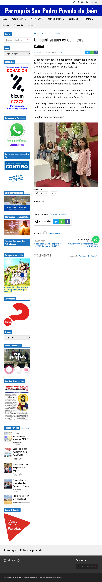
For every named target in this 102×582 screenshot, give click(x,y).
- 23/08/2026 (16, 459)
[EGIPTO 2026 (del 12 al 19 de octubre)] (8, 499)
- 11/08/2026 (26, 502)
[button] (96, 239)
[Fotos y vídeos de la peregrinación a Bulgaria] (8, 468)
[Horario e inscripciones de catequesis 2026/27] (8, 437)
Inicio (4, 19)
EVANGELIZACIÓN (18, 19)
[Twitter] (87, 52)
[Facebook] (78, 2)
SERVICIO (88, 19)
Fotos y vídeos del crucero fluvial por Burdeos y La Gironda (21, 483)
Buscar (95, 2)
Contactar (31, 25)
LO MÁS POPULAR (12, 428)
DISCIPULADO (36, 19)
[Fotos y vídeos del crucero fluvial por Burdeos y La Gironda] (8, 484)
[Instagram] (74, 2)
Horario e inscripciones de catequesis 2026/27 (20, 436)
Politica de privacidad (31, 550)
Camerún (53, 214)
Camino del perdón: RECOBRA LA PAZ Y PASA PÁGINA (20, 451)
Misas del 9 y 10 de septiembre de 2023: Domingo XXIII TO (48, 245)
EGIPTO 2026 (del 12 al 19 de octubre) (21, 497)
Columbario (18, 25)
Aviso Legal (10, 550)
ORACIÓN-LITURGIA (55, 19)
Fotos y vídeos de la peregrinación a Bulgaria (20, 467)
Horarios (5, 25)
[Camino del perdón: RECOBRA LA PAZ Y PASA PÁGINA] (8, 452)
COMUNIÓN (73, 19)
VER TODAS (26, 428)
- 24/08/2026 (16, 444)
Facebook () (73, 256)
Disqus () (94, 256)
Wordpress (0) (84, 256)
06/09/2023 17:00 (51, 53)
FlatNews (58, 577)
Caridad (62, 214)
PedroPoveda (38, 53)
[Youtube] (82, 2)
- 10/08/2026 (16, 491)
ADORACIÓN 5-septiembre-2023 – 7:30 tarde (83, 245)
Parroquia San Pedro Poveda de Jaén (51, 10)
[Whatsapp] (87, 2)
